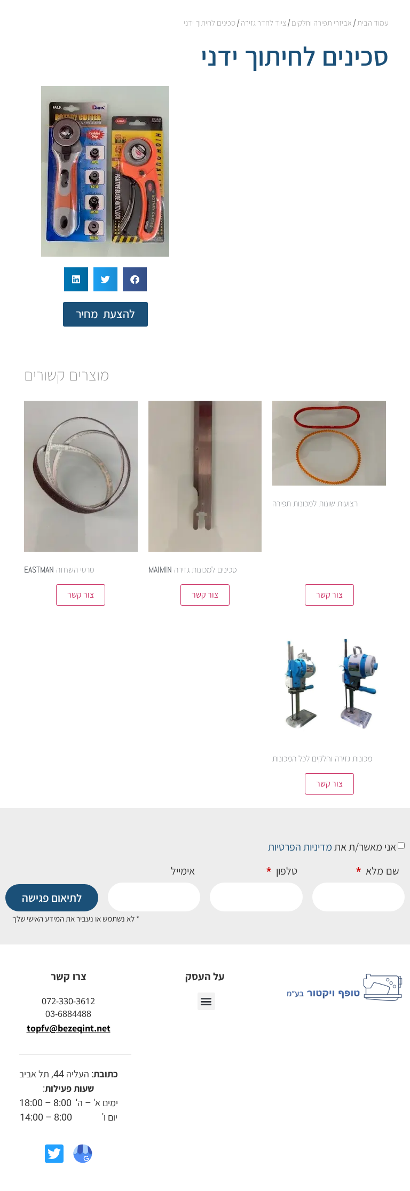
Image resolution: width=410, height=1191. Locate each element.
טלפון (285, 871)
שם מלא (381, 871)
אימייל (183, 871)
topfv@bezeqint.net (69, 1028)
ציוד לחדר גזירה (263, 23)
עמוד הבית (373, 23)
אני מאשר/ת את (332, 847)
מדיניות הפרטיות (300, 847)
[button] (135, 279)
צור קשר (329, 594)
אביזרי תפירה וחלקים (321, 23)
